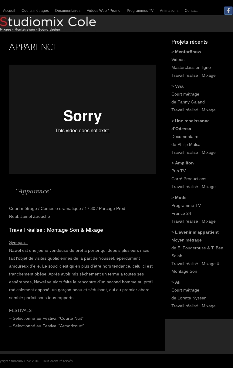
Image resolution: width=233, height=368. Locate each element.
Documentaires (67, 10)
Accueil (9, 10)
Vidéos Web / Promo (103, 10)
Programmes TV (140, 10)
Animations (169, 10)
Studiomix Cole (116, 23)
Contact (191, 10)
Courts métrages (35, 10)
